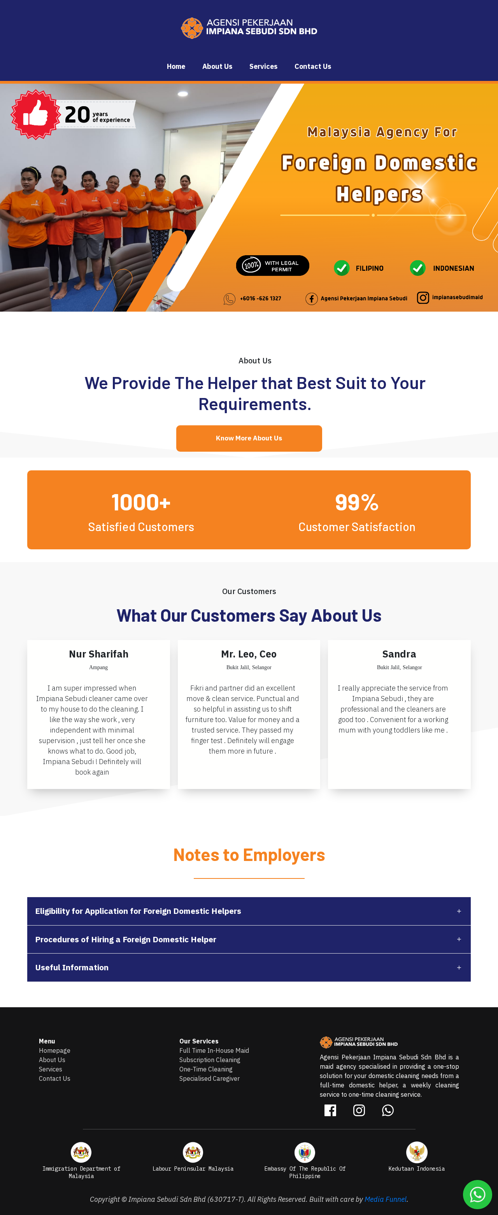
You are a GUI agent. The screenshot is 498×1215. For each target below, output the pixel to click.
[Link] (330, 1110)
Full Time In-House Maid (215, 1050)
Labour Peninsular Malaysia (193, 1168)
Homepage (54, 1050)
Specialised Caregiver (209, 1078)
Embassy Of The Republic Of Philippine (305, 1172)
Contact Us (54, 1078)
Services (50, 1069)
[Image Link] (81, 1152)
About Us (52, 1060)
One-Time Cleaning (206, 1069)
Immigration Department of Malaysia (81, 1172)
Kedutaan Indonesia (417, 1168)
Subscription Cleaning (209, 1060)
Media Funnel (386, 1199)
